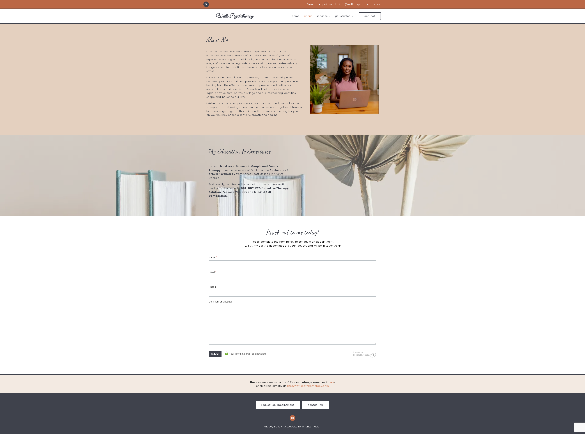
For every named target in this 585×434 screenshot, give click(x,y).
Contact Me (316, 405)
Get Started (343, 16)
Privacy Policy (273, 426)
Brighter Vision (311, 426)
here (331, 382)
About (308, 16)
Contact (369, 16)
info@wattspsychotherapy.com (308, 386)
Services (322, 16)
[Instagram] (206, 4)
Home (296, 16)
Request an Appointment (277, 405)
